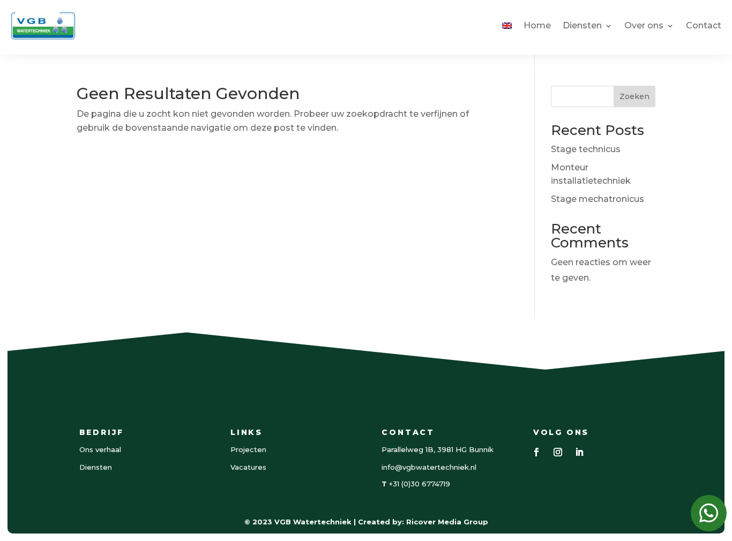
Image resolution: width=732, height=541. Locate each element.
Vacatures (248, 467)
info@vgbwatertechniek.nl (429, 467)
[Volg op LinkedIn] (579, 452)
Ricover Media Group (447, 521)
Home (537, 25)
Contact (703, 25)
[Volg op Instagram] (557, 452)
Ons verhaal (100, 449)
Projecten (248, 449)
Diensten (582, 25)
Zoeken (634, 96)
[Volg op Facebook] (536, 452)
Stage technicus (586, 149)
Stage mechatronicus (597, 199)
